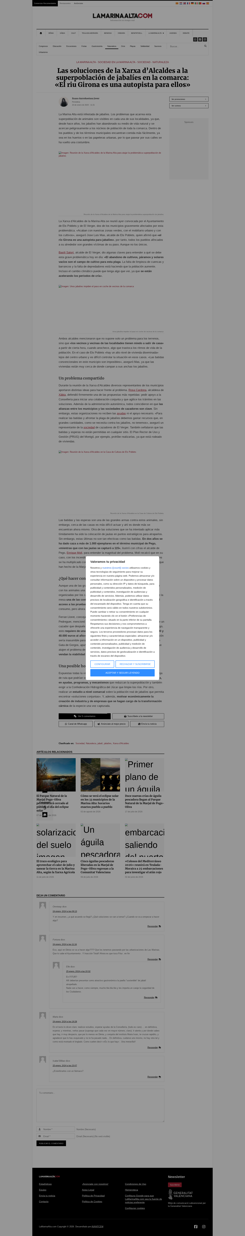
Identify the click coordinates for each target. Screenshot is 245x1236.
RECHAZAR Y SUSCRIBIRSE (135, 664)
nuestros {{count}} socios (115, 567)
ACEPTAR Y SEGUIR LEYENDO (123, 672)
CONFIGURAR (102, 664)
